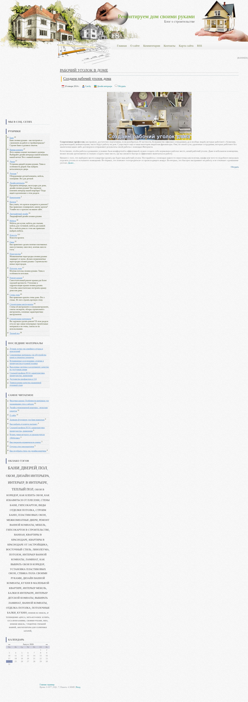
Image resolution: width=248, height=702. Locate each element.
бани (13, 468)
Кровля (13, 202)
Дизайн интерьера (17, 183)
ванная (19, 534)
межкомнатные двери (22, 520)
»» (47, 644)
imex (45, 621)
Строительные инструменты (21, 304)
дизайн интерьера (32, 476)
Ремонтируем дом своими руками (156, 16)
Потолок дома (16, 268)
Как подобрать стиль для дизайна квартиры (28, 451)
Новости (13, 235)
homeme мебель (17, 624)
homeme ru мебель (37, 613)
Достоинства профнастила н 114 (23, 379)
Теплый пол (15, 333)
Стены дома (15, 295)
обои (10, 476)
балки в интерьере (21, 593)
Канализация (15, 197)
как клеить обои (31, 495)
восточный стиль (18, 549)
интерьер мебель (34, 588)
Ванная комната (16, 150)
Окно (12, 242)
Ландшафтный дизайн (19, 214)
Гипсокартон (27, 505)
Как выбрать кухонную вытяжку (23, 424)
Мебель (13, 221)
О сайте (13, 415)
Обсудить (122, 86)
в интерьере (36, 482)
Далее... (71, 163)
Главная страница (47, 684)
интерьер (16, 482)
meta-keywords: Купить (38, 617)
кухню (22, 612)
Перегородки (15, 254)
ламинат (31, 559)
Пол (42, 468)
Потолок (15, 554)
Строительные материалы (20, 319)
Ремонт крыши (16, 278)
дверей (29, 468)
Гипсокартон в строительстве (27, 529)
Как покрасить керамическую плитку (25, 442)
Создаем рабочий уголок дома (87, 78)
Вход (78, 687)
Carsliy (88, 86)
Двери (12, 162)
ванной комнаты (34, 603)
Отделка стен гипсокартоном (22, 447)
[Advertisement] (28, 93)
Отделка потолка (18, 607)
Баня (12, 138)
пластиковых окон (32, 515)
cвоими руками (34, 621)
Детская (13, 174)
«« (9, 644)
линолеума (41, 549)
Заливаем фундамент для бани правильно (27, 420)
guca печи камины (16, 621)
